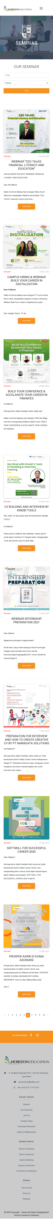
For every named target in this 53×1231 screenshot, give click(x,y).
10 (44, 1015)
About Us (26, 1193)
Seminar (26, 1104)
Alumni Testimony (26, 1154)
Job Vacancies (26, 1110)
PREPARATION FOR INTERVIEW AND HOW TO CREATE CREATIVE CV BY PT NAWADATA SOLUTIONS (26, 739)
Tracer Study (26, 1188)
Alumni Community (26, 1149)
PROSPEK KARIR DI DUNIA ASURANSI (26, 958)
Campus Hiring (27, 1121)
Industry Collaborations (26, 1132)
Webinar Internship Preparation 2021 (26, 620)
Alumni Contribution (26, 1165)
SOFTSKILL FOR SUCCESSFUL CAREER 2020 (26, 849)
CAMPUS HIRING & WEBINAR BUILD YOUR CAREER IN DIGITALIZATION (26, 280)
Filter (26, 91)
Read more (26, 206)
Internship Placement (26, 1126)
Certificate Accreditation (26, 1171)
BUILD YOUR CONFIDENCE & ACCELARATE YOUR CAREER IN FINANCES (26, 394)
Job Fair (26, 1115)
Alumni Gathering (27, 1160)
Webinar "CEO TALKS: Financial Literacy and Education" (26, 165)
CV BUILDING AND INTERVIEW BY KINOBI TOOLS (26, 508)
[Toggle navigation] (39, 8)
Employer (26, 1199)
